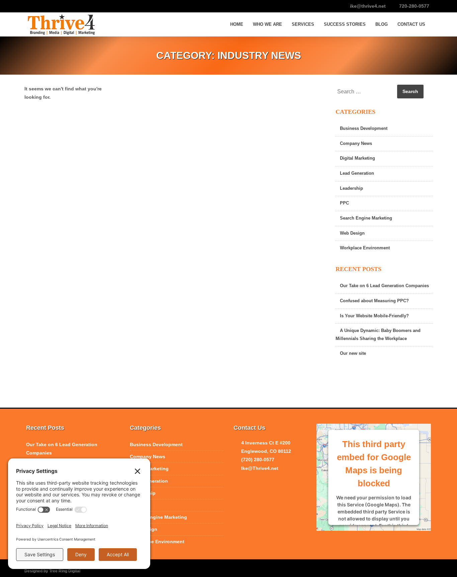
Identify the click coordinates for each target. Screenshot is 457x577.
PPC (344, 203)
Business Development (363, 128)
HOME (236, 24)
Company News (356, 143)
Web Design (352, 233)
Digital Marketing (357, 158)
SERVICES (303, 24)
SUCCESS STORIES (345, 24)
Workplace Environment (365, 248)
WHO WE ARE (267, 24)
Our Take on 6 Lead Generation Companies (384, 285)
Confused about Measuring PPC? (374, 301)
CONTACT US (411, 24)
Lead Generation (357, 173)
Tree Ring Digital (64, 571)
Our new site (353, 353)
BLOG (381, 24)
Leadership (351, 188)
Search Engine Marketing (366, 218)
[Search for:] (366, 91)
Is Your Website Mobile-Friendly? (374, 316)
